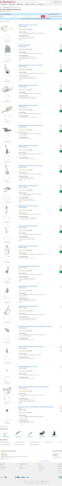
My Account (21, 465)
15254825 (25, 167)
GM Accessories (41, 4)
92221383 (25, 106)
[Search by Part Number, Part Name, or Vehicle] (48, 2)
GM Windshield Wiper (6, 436)
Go (43, 16)
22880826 (25, 86)
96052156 (25, 368)
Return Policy (31, 481)
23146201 (25, 66)
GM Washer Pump (54, 436)
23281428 (25, 147)
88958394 (25, 348)
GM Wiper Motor (42, 436)
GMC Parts (27, 4)
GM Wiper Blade (18, 436)
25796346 (25, 187)
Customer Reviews (3, 467)
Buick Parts (4, 4)
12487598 (25, 26)
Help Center (21, 468)
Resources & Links (42, 468)
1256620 (24, 46)
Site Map (40, 470)
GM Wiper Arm (30, 436)
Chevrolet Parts (19, 4)
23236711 (25, 227)
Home (1, 7)
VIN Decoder (2, 468)
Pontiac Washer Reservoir (20, 444)
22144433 (25, 207)
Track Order (21, 467)
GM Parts (40, 465)
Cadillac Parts (11, 4)
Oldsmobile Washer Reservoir (6, 444)
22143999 (25, 388)
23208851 (25, 247)
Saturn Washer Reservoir (34, 444)
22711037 (25, 287)
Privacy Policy (37, 481)
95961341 (25, 409)
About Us (1, 465)
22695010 (25, 267)
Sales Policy (25, 481)
